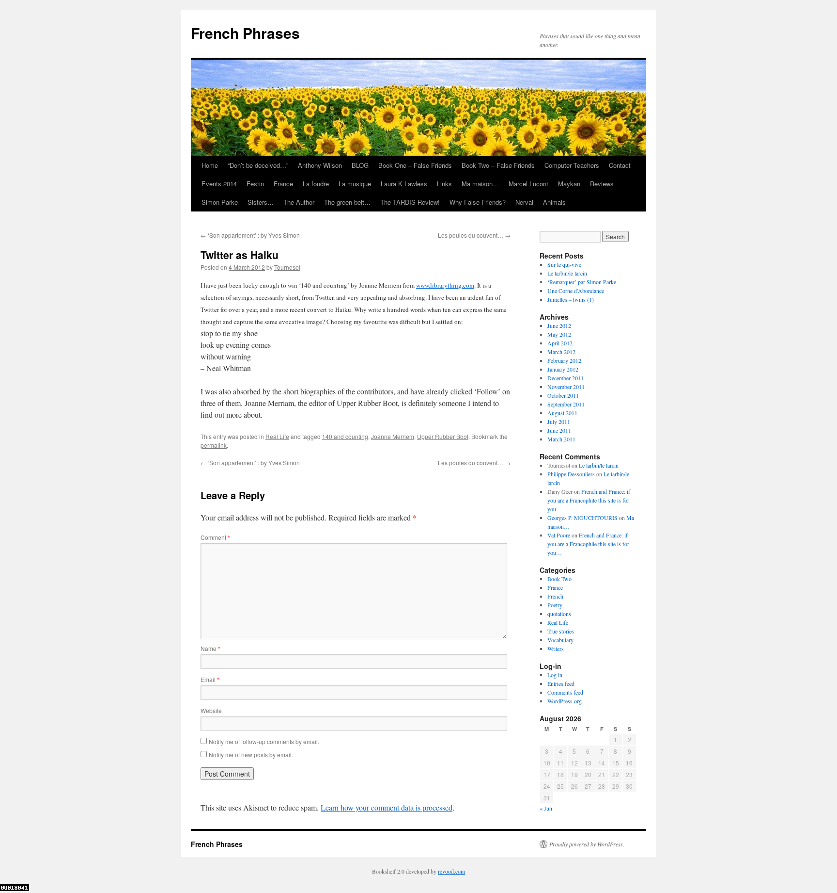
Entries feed (560, 683)
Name (210, 648)
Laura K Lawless (404, 183)
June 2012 (559, 325)
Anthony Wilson (320, 165)
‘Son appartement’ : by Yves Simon (250, 235)
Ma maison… (480, 183)
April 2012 (560, 343)
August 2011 (562, 413)
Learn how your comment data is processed (386, 807)
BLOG (360, 165)
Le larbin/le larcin (567, 273)
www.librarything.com (445, 285)
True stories (560, 631)
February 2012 (564, 360)
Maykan (569, 183)
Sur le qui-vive (564, 264)
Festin (255, 183)
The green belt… (347, 202)
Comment (215, 537)
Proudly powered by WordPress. (586, 844)
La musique (355, 183)
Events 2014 (219, 183)
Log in (554, 675)
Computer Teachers (571, 165)
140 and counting (345, 436)
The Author (298, 202)
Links (444, 183)
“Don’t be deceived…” (258, 165)
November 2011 (566, 386)
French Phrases (245, 32)
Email (210, 679)
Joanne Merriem (392, 436)
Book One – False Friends (415, 165)
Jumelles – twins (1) (570, 299)
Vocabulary (560, 640)
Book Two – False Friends (498, 165)
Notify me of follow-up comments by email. (264, 741)
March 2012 (561, 352)
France (283, 183)
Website (211, 710)
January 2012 (562, 369)
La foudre (316, 183)
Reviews (602, 183)
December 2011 (565, 378)
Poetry (554, 605)
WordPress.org (564, 701)
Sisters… (261, 202)
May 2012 (559, 334)
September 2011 (566, 404)
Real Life (277, 436)
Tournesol (287, 267)
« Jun (546, 808)
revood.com (451, 871)
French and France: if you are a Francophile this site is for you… (588, 500)
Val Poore (558, 535)
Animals (554, 202)
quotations (559, 613)
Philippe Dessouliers (571, 474)
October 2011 (563, 395)
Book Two (559, 579)
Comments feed (565, 692)
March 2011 (561, 439)
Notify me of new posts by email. (251, 754)
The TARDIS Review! (410, 202)
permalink (214, 445)
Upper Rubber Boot (442, 436)
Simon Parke (220, 202)
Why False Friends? (478, 202)
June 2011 (559, 430)
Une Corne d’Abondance (575, 290)
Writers (555, 648)
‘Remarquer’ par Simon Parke (581, 282)
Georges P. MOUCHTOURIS (582, 517)
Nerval (524, 202)
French (555, 596)
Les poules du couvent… (474, 235)
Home (210, 165)
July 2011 (558, 421)
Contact (620, 165)
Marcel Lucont (528, 183)
